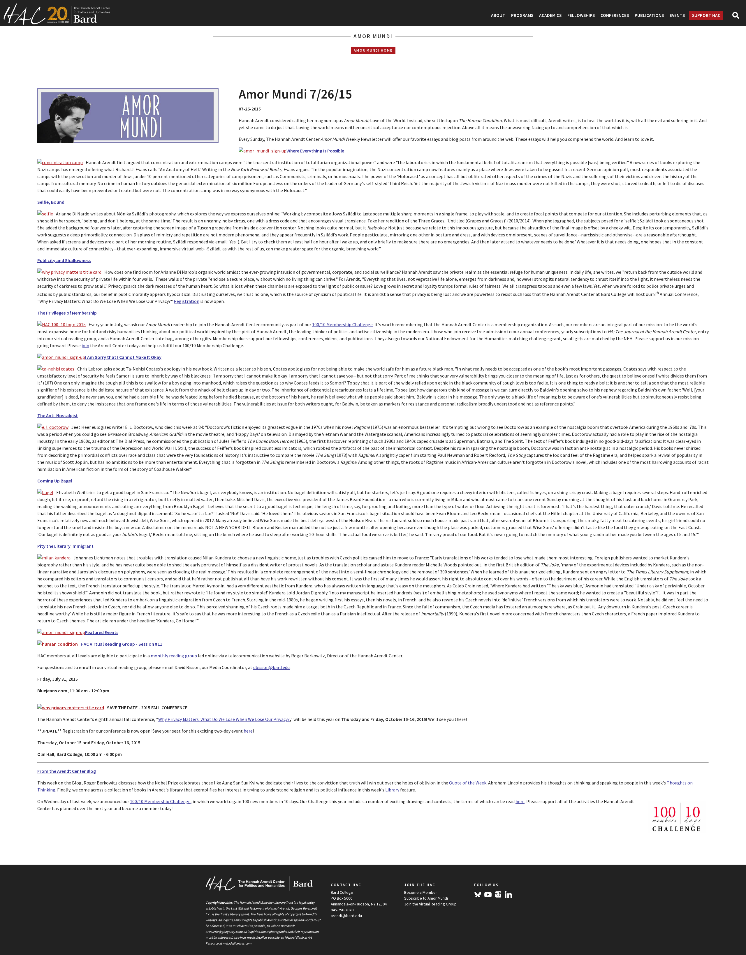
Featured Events (101, 632)
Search (738, 17)
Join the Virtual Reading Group (430, 904)
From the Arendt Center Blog (66, 771)
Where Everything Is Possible (315, 151)
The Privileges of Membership (67, 313)
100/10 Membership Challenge (342, 324)
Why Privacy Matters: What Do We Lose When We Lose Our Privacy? (224, 719)
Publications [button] (649, 15)
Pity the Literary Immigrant (65, 546)
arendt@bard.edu (346, 915)
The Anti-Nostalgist (57, 415)
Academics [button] (550, 15)
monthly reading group (174, 656)
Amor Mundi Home (373, 50)
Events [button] (677, 15)
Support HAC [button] (706, 15)
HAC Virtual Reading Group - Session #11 (121, 644)
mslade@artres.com (237, 943)
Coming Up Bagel (54, 481)
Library (392, 790)
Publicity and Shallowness (64, 260)
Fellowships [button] (581, 15)
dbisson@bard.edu (271, 667)
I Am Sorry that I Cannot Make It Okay (123, 357)
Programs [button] (522, 15)
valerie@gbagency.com (225, 932)
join (85, 345)
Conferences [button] (615, 15)
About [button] (498, 15)
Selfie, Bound (50, 202)
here (248, 731)
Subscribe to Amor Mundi (426, 898)
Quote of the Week (467, 783)
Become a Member (420, 892)
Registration (186, 301)
